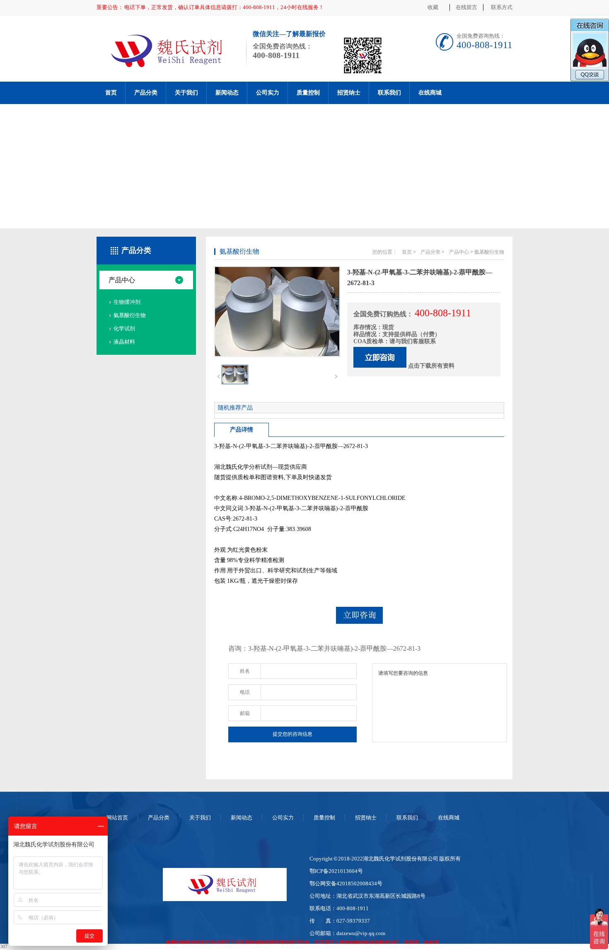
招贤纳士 (348, 93)
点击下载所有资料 (431, 366)
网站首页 (117, 817)
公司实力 (267, 93)
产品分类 (145, 93)
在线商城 (430, 93)
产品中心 (122, 280)
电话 (245, 692)
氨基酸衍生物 (130, 315)
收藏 (433, 7)
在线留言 (466, 7)
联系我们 (389, 93)
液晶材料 (124, 342)
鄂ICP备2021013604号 (336, 871)
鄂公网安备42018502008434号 (345, 883)
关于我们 (186, 93)
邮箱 (245, 713)
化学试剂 (124, 328)
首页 (111, 93)
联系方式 (501, 7)
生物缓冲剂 (127, 302)
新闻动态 (227, 93)
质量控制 (308, 93)
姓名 (245, 671)
